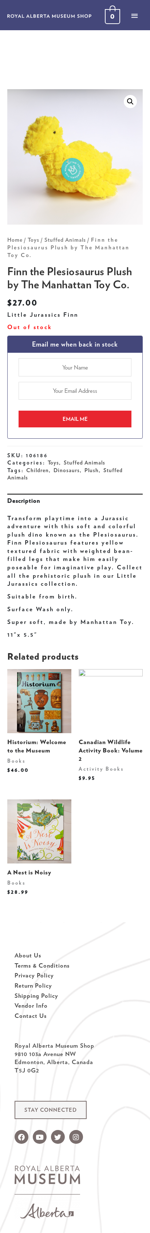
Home (15, 240)
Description (23, 500)
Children (37, 470)
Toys (33, 240)
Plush (91, 470)
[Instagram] (76, 1137)
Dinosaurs (67, 470)
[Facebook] (21, 1137)
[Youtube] (40, 1137)
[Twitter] (58, 1137)
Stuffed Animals (65, 240)
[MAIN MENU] (134, 15)
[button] (51, 1110)
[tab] (75, 501)
